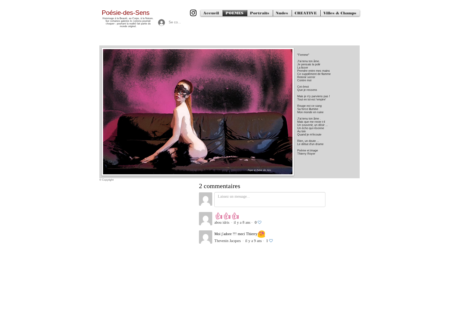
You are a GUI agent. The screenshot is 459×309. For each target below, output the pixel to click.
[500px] (193, 13)
